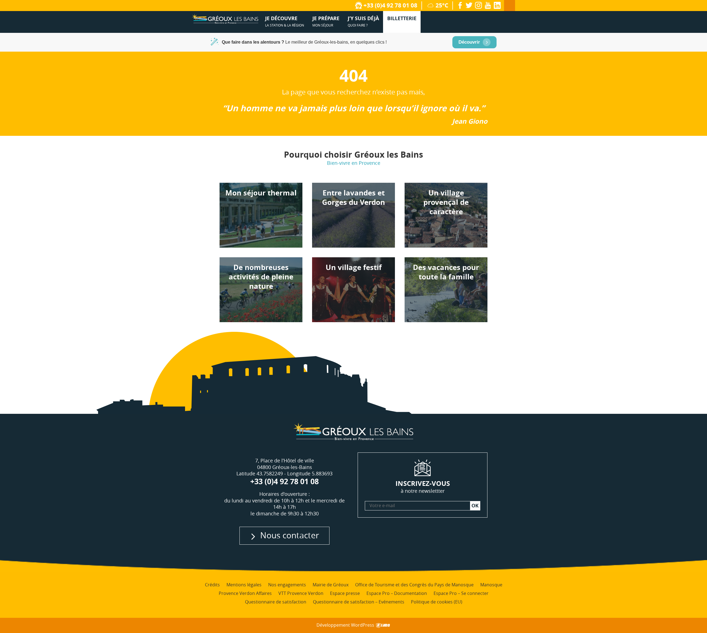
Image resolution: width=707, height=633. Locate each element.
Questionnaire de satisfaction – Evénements (358, 602)
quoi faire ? (363, 21)
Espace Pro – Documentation (396, 593)
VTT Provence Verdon (300, 593)
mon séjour (325, 21)
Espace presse (345, 593)
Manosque (491, 585)
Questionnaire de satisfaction (275, 602)
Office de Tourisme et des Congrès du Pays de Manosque (414, 585)
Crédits (212, 585)
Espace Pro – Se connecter (461, 593)
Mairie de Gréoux (331, 585)
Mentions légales (244, 585)
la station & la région (284, 21)
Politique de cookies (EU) (436, 602)
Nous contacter (289, 535)
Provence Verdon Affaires (245, 593)
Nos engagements (287, 585)
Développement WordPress (345, 625)
